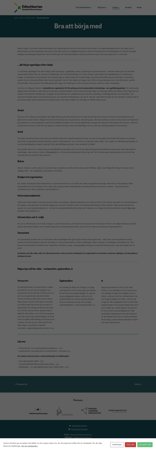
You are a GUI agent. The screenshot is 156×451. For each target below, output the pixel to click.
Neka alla (130, 445)
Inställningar (117, 445)
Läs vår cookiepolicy (29, 446)
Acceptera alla (145, 445)
